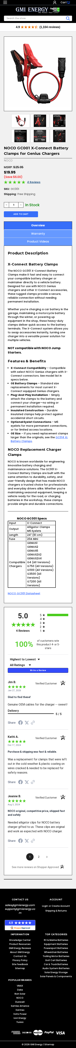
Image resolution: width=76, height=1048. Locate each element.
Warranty (38, 234)
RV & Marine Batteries (56, 940)
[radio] (54, 615)
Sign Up (58, 2)
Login (54, 2)
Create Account (61, 905)
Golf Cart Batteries (56, 960)
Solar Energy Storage (56, 972)
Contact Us (20, 956)
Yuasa (19, 1022)
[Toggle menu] (5, 3)
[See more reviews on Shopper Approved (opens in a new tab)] (33, 722)
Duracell (20, 1001)
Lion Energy (20, 1018)
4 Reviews (33, 182)
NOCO (19, 997)
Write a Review (38, 670)
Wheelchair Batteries (56, 952)
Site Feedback (20, 964)
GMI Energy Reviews (20, 948)
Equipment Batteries (56, 944)
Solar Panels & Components (56, 976)
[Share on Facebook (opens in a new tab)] (20, 723)
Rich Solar (20, 993)
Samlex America (20, 1005)
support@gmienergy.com (20, 911)
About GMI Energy (20, 952)
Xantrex (19, 1009)
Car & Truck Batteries (56, 964)
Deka (20, 989)
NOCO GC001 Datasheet (24, 593)
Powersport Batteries (56, 948)
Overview (38, 225)
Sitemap (20, 968)
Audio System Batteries (56, 968)
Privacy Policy (20, 960)
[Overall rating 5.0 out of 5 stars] (14, 183)
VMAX (20, 985)
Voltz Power (20, 1014)
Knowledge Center (20, 940)
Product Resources (20, 944)
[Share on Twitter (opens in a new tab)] (27, 722)
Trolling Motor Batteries (56, 956)
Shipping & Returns (56, 910)
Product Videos (38, 241)
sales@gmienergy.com (20, 905)
